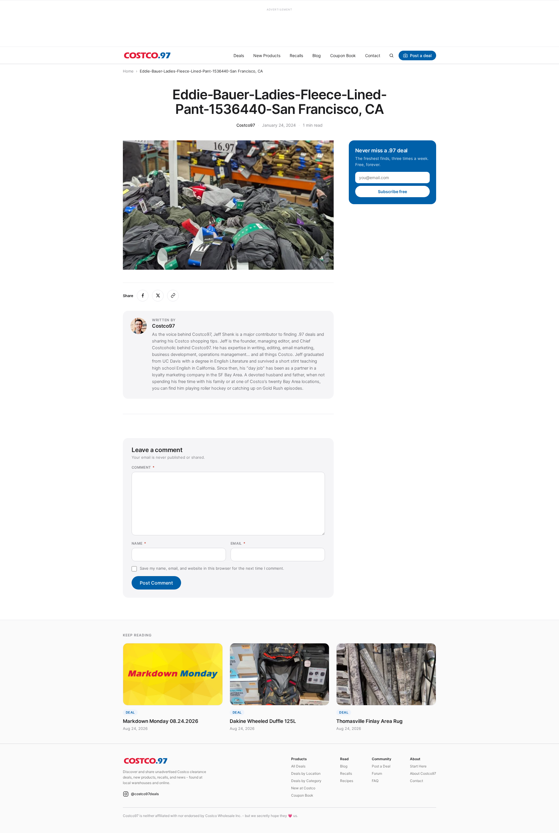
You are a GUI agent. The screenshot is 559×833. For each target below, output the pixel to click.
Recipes (346, 781)
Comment (143, 467)
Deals (238, 55)
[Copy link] (173, 295)
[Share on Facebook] (142, 295)
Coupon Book (343, 55)
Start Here (418, 766)
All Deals (298, 766)
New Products (266, 55)
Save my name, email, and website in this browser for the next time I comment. (212, 568)
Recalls (296, 55)
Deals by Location (306, 773)
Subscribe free (392, 191)
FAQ (375, 781)
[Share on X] (158, 295)
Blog (316, 55)
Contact (372, 55)
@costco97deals (145, 794)
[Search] (391, 55)
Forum (377, 773)
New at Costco (303, 788)
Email (238, 543)
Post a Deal (381, 766)
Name (139, 543)
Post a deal (420, 55)
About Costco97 (423, 773)
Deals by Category (306, 781)
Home (128, 71)
